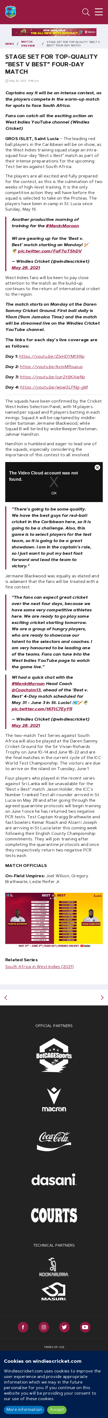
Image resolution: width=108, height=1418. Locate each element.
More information (24, 1410)
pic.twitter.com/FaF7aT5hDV (50, 251)
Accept (57, 1410)
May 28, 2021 (26, 268)
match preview (28, 44)
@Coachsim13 (26, 690)
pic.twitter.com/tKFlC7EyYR (42, 709)
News (9, 44)
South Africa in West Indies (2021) (39, 967)
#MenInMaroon (62, 226)
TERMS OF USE (54, 1347)
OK (54, 493)
